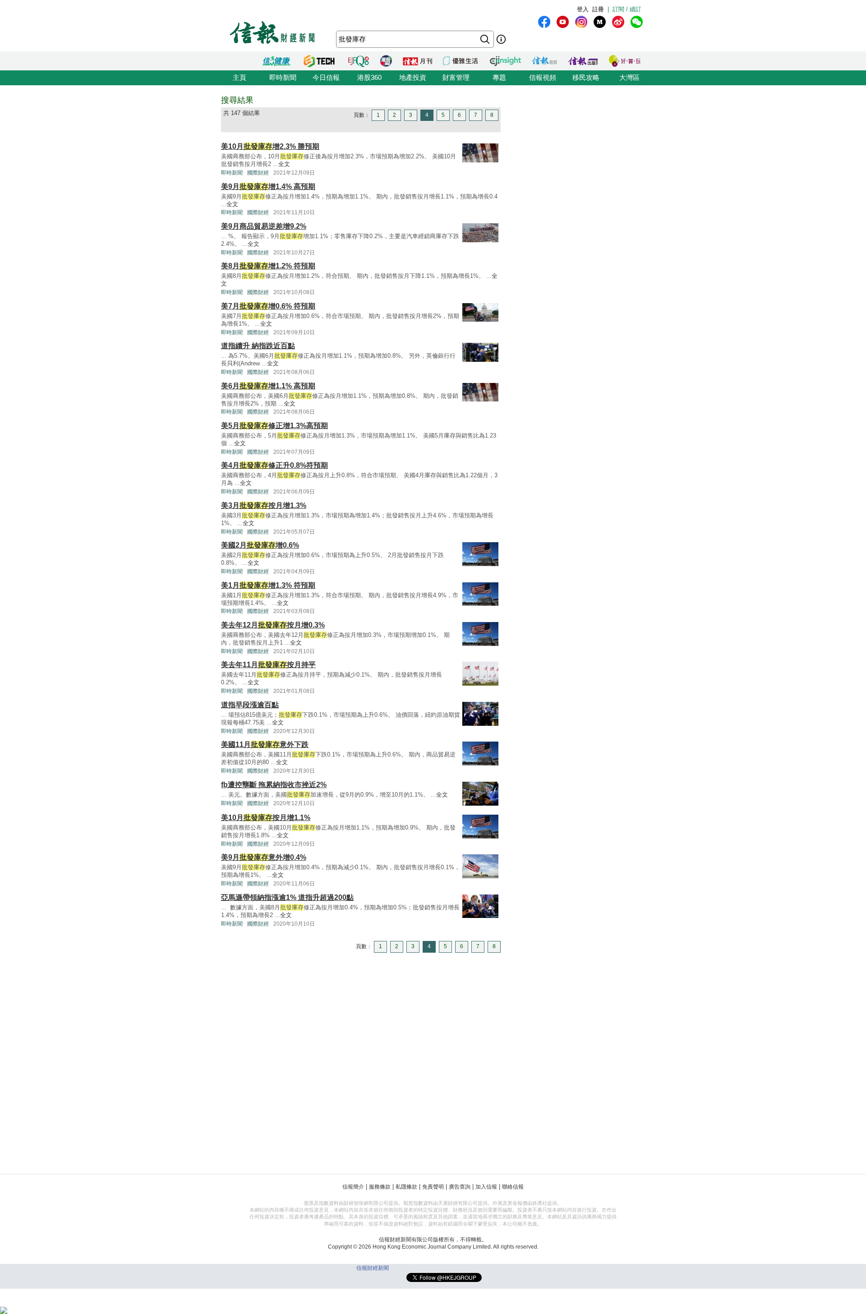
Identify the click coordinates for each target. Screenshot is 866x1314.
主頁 (239, 77)
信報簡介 (353, 1187)
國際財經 (258, 173)
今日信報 (326, 77)
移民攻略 (585, 77)
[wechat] (637, 22)
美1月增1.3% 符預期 (268, 585)
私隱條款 (406, 1187)
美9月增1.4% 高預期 (268, 186)
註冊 (598, 9)
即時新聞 (282, 77)
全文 (284, 164)
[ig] (581, 22)
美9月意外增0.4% (263, 857)
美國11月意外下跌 (265, 744)
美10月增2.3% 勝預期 (270, 146)
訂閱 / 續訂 (627, 9)
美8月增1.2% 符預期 (268, 266)
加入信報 (486, 1187)
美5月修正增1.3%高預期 (274, 425)
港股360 (369, 77)
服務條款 (380, 1187)
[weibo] (618, 22)
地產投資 (412, 77)
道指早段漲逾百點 (250, 705)
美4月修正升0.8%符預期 (274, 465)
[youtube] (563, 22)
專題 (499, 77)
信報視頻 (542, 77)
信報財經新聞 (372, 1268)
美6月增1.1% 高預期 (268, 386)
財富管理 (456, 77)
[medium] (600, 22)
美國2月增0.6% (260, 545)
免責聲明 (433, 1187)
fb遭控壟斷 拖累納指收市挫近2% (274, 784)
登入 (583, 9)
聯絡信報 (513, 1187)
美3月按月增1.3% (263, 505)
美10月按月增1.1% (265, 817)
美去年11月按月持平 (268, 665)
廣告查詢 (459, 1187)
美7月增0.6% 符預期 (268, 306)
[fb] (544, 22)
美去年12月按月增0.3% (273, 625)
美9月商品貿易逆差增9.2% (263, 226)
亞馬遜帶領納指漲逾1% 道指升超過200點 (287, 897)
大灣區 (629, 77)
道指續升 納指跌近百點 (258, 346)
